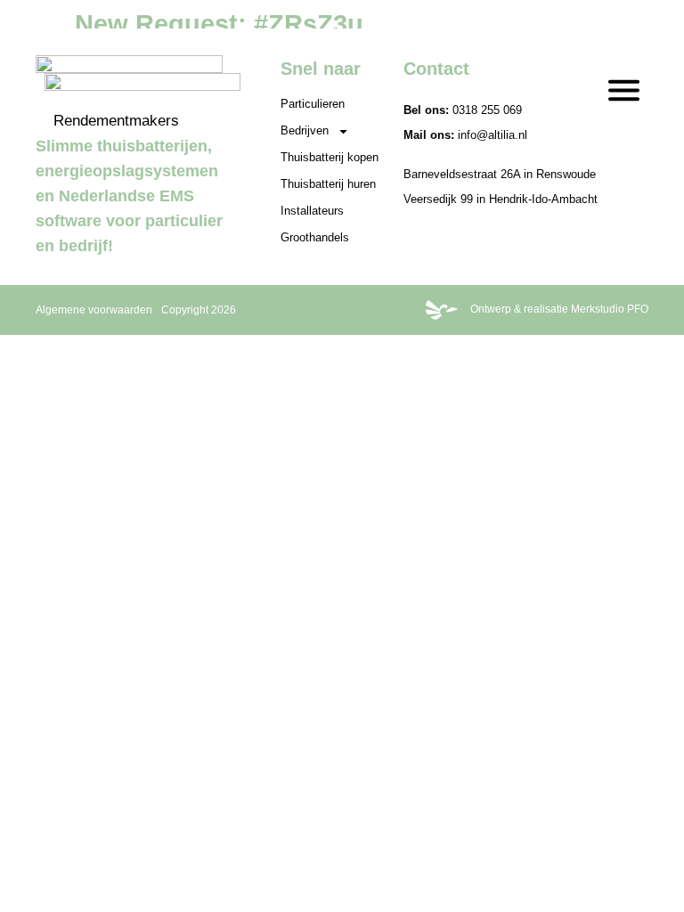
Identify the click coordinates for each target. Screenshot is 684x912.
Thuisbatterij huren (328, 184)
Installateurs (312, 210)
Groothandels (315, 237)
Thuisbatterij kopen (330, 157)
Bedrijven (305, 130)
